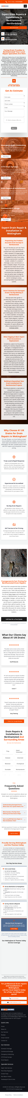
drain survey (20, 253)
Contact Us (4, 1040)
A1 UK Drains (15, 64)
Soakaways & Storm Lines (8, 1079)
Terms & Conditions (18, 1095)
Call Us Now (14, 833)
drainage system (13, 328)
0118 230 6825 (19, 1)
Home (2, 1026)
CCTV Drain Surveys (6, 1057)
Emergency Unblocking (7, 1054)
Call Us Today (14, 928)
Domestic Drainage (6, 1048)
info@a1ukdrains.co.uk (15, 1002)
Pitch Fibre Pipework (6, 1071)
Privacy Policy (8, 1095)
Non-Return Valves (6, 1076)
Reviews (3, 1035)
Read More (6, 156)
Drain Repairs (5, 1060)
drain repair (12, 594)
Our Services (4, 1032)
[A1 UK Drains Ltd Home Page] (14, 1010)
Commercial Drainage (7, 1051)
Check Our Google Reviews (15, 721)
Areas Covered (5, 1038)
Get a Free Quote (14, 27)
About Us (3, 1029)
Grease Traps (4, 1073)
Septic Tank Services (6, 1068)
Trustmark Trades (18, 1089)
